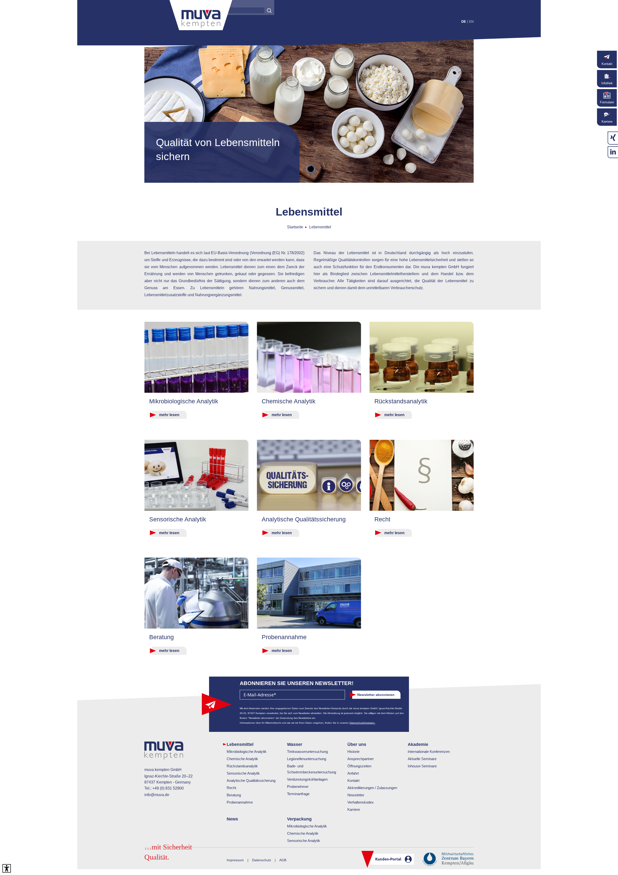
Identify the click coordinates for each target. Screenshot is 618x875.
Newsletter (355, 795)
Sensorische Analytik (243, 773)
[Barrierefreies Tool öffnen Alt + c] (6, 868)
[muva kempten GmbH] (201, 17)
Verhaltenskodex (360, 802)
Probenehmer (298, 786)
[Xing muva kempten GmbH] (613, 138)
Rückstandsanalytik (242, 766)
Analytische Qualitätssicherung (251, 780)
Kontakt (353, 780)
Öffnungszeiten (359, 766)
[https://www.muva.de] (163, 751)
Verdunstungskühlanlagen (307, 779)
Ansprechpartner (360, 759)
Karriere (353, 809)
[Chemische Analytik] (309, 357)
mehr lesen (169, 415)
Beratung (234, 795)
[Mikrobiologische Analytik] (196, 357)
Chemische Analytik (242, 759)
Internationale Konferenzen (429, 751)
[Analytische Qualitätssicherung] (309, 475)
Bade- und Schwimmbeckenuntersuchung (311, 769)
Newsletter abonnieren (375, 695)
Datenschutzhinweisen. (362, 722)
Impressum (235, 860)
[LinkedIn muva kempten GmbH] (613, 152)
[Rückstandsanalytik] (422, 357)
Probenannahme (240, 802)
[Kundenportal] (387, 860)
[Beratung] (196, 593)
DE (463, 21)
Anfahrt (353, 773)
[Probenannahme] (309, 593)
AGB (282, 860)
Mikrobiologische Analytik (247, 751)
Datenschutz (261, 860)
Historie (353, 751)
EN (471, 21)
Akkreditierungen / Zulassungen (372, 788)
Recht (231, 788)
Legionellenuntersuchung (306, 759)
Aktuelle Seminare (422, 759)
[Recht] (422, 475)
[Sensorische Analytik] (196, 475)
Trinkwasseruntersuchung (307, 751)
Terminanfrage (298, 794)
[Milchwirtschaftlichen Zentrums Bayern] (448, 858)
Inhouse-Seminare (422, 766)
